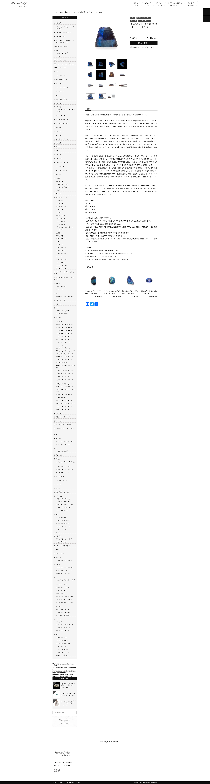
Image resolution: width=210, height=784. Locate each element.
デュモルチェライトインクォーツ (65, 366)
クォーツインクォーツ (63, 342)
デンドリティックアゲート (64, 227)
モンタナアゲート (62, 585)
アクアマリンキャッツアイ (64, 505)
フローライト (58, 135)
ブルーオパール (61, 253)
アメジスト (57, 459)
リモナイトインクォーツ (64, 406)
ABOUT (148, 4)
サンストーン (58, 438)
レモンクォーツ (61, 286)
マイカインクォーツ (62, 376)
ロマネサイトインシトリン (64, 296)
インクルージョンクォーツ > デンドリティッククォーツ (64, 41)
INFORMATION (174, 4)
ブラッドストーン (59, 166)
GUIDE (190, 4)
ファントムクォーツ (62, 336)
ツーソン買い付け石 (60, 79)
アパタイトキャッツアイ (64, 539)
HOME (136, 4)
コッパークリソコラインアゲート (65, 581)
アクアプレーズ (59, 550)
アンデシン (57, 174)
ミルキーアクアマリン (63, 508)
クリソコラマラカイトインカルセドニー (64, 279)
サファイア (57, 558)
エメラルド (57, 606)
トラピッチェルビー (62, 451)
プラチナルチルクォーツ (64, 384)
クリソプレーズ (61, 207)
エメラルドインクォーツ (64, 339)
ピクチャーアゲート (62, 259)
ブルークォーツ (61, 248)
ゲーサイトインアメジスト (64, 470)
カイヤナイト (60, 250)
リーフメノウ (60, 262)
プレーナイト (58, 421)
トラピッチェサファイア (64, 560)
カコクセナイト (59, 23)
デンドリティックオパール (62, 33)
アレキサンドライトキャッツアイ (64, 430)
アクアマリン (58, 496)
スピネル (57, 488)
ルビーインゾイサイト (61, 162)
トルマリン (57, 564)
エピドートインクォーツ (64, 330)
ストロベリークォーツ (63, 348)
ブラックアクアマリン (63, 499)
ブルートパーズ (61, 529)
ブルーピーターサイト (61, 139)
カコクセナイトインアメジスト (65, 463)
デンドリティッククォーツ (64, 373)
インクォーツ (58, 322)
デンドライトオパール (63, 643)
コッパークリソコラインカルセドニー (64, 273)
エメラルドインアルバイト (62, 417)
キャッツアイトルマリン (64, 570)
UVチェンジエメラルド (63, 615)
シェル (58, 212)
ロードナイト (60, 215)
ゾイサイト (57, 484)
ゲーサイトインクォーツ (64, 394)
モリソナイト (60, 190)
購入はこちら (143, 43)
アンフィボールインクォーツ (65, 351)
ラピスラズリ (60, 221)
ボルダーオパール (144, 21)
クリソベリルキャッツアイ (62, 425)
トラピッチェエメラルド (64, 612)
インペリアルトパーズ (63, 523)
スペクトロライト (59, 116)
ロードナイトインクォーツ (64, 325)
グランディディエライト (62, 492)
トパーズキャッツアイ (63, 526)
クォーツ (57, 283)
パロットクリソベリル (61, 123)
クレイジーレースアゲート (64, 602)
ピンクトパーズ (61, 517)
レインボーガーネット (63, 628)
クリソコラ (59, 256)
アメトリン (57, 147)
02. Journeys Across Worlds (64, 64)
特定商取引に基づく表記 (73, 782)
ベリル (56, 95)
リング (58, 56)
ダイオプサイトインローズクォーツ (65, 111)
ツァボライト (60, 622)
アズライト (57, 194)
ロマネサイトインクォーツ (64, 357)
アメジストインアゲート (64, 467)
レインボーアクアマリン (64, 502)
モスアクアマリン (62, 511)
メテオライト (60, 201)
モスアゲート (60, 594)
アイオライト (58, 455)
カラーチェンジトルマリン (64, 567)
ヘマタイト (59, 204)
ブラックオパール (62, 638)
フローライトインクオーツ (64, 387)
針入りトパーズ (61, 532)
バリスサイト (58, 83)
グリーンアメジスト (62, 472)
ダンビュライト (59, 143)
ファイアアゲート (62, 591)
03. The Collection (60, 60)
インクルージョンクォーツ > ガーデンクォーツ (64, 28)
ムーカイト (59, 181)
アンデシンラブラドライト (62, 546)
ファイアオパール (62, 649)
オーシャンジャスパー (63, 187)
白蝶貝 (58, 233)
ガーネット (57, 619)
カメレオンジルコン (62, 314)
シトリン (57, 293)
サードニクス (60, 224)
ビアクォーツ (60, 289)
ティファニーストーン (61, 87)
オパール (133, 21)
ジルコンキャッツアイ (63, 311)
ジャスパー (57, 178)
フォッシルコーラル (60, 99)
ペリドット (57, 304)
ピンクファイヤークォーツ (64, 354)
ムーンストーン (59, 554)
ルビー (56, 448)
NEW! (132, 18)
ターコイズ (57, 155)
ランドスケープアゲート (64, 599)
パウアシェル (60, 218)
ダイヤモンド (58, 159)
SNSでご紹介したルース (61, 46)
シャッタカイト (59, 91)
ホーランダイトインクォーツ (65, 403)
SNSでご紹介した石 (143, 18)
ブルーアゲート (61, 239)
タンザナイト (58, 103)
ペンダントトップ (62, 53)
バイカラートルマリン (63, 573)
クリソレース (60, 245)
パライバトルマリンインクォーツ (65, 391)
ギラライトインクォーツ (64, 400)
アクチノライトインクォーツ (65, 370)
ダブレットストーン (60, 198)
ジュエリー (57, 50)
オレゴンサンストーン (63, 444)
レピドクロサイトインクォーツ (65, 380)
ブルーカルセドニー (60, 480)
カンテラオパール (62, 640)
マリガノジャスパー (62, 184)
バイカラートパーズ (62, 520)
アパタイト (59, 236)
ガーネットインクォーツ (64, 333)
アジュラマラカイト (60, 170)
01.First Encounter (60, 68)
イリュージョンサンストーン (65, 441)
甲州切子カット (59, 131)
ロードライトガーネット (64, 631)
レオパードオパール (62, 652)
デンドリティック (59, 37)
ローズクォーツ (59, 107)
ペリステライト (59, 476)
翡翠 (55, 434)
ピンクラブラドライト (61, 119)
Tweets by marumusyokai (109, 741)
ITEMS (159, 4)
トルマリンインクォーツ (64, 360)
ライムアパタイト (62, 542)
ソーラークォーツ (62, 345)
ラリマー (57, 151)
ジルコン (57, 308)
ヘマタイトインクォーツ (64, 327)
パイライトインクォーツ (64, 409)
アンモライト (58, 127)
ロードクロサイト (60, 300)
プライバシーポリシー (58, 782)
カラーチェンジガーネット (64, 625)
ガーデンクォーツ (62, 363)
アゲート (59, 242)
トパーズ (57, 515)
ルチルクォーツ (61, 397)
